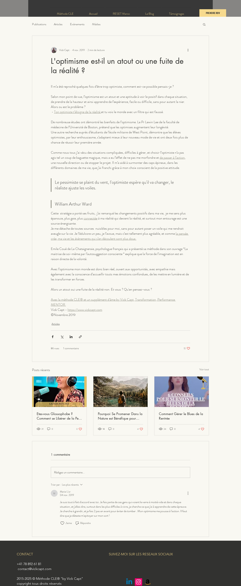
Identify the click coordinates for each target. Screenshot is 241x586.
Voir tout (204, 369)
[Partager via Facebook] (52, 337)
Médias (96, 24)
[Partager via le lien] (80, 337)
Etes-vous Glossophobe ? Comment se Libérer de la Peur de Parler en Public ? (59, 416)
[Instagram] (138, 582)
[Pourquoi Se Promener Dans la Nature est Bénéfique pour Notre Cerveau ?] (120, 391)
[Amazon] (147, 582)
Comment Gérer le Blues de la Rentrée (181, 416)
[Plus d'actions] (188, 50)
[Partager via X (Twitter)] (62, 337)
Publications (39, 24)
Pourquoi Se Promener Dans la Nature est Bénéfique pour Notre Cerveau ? (120, 416)
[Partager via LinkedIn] (71, 337)
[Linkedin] (129, 582)
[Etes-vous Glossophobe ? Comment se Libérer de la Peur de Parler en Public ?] (59, 391)
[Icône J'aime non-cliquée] (62, 523)
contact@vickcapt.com (34, 569)
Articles (58, 24)
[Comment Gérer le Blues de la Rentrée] (181, 391)
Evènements (77, 24)
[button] (204, 24)
